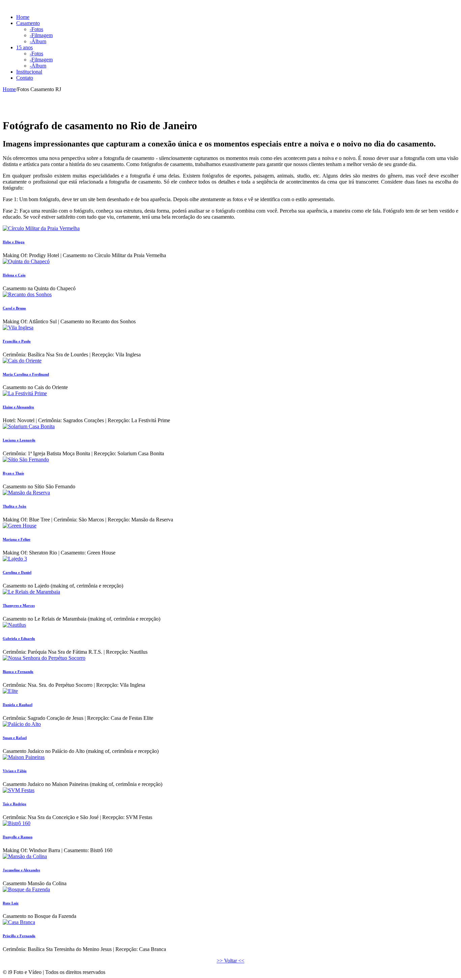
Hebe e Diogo (14, 242)
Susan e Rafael (15, 738)
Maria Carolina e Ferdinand (26, 374)
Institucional (29, 72)
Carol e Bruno (14, 308)
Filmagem (41, 35)
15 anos (24, 47)
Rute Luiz (11, 903)
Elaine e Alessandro (18, 407)
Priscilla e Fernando (19, 936)
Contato (24, 78)
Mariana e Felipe (16, 539)
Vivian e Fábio (15, 771)
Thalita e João (14, 506)
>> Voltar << (230, 960)
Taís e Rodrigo (14, 804)
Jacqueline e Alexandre (21, 870)
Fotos (36, 29)
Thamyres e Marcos (19, 605)
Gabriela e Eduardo (19, 638)
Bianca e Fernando (18, 672)
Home (22, 17)
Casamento (28, 23)
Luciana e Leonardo (19, 440)
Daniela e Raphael (17, 705)
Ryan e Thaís (13, 473)
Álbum (38, 41)
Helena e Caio (14, 275)
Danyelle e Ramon (17, 837)
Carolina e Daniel (17, 572)
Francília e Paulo (17, 341)
